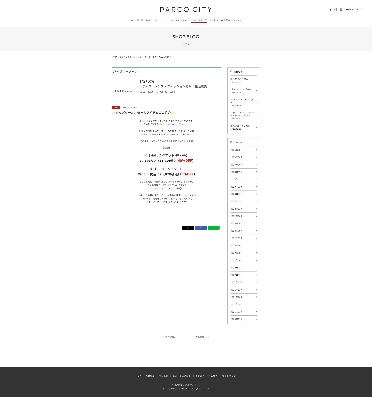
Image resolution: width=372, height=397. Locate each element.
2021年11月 (236, 289)
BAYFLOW (147, 81)
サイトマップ (229, 375)
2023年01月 (236, 194)
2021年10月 (236, 297)
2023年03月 (236, 179)
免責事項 (150, 375)
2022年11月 (236, 208)
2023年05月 (236, 172)
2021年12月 (236, 282)
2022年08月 (236, 230)
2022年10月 (236, 216)
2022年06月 (236, 245)
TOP (138, 375)
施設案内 (225, 20)
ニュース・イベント (179, 20)
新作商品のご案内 (239, 80)
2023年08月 (236, 157)
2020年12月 (236, 319)
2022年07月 (236, 238)
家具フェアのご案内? (240, 127)
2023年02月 (236, 186)
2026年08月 (236, 149)
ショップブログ (199, 20)
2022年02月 (236, 267)
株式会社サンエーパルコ (186, 384)
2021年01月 (236, 311)
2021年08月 (236, 304)
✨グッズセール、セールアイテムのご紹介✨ (242, 115)
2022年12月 (236, 201)
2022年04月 (236, 260)
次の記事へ (201, 337)
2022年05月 (236, 252)
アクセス (214, 20)
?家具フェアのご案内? (241, 91)
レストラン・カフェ (156, 20)
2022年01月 (236, 275)
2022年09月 (236, 223)
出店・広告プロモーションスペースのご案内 (195, 375)
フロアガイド (136, 20)
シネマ (236, 20)
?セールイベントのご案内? (242, 102)
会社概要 (163, 375)
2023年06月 (236, 164)
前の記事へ (170, 337)
